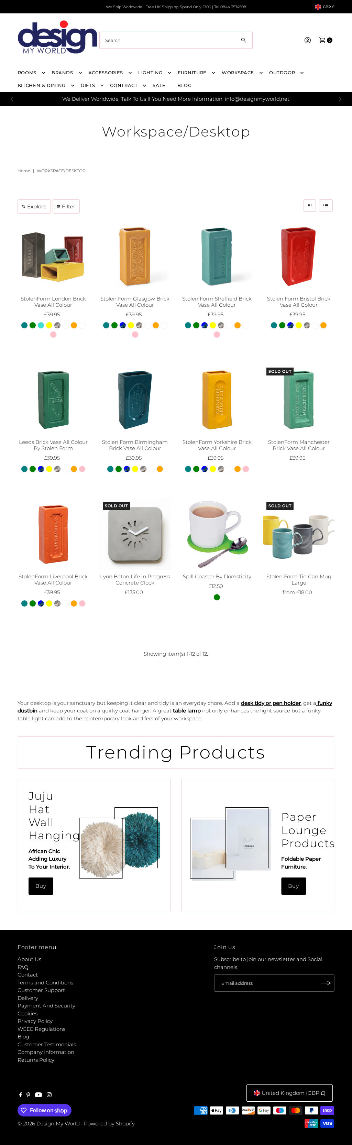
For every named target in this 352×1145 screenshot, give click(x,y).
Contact (28, 974)
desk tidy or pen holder (271, 703)
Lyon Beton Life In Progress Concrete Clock (135, 579)
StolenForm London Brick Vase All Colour (53, 301)
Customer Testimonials (47, 1044)
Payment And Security (46, 1005)
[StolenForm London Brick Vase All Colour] (53, 256)
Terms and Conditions (45, 982)
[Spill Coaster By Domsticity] (217, 534)
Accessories (105, 72)
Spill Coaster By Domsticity (217, 576)
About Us (29, 959)
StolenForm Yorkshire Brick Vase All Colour (217, 445)
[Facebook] (20, 1095)
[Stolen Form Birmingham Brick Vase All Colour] (135, 400)
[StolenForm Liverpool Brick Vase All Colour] (53, 534)
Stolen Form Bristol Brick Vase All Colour (298, 301)
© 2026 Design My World (49, 1123)
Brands (62, 72)
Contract (124, 85)
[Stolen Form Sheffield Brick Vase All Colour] (217, 256)
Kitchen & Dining (42, 85)
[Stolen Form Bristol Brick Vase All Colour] (298, 256)
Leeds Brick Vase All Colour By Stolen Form (53, 445)
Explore (36, 206)
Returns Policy (36, 1060)
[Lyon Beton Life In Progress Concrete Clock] (135, 534)
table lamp (187, 710)
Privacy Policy (35, 1021)
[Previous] (12, 99)
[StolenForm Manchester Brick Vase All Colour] (298, 400)
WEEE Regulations (41, 1029)
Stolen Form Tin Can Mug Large (298, 579)
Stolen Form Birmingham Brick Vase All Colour (135, 445)
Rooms (27, 72)
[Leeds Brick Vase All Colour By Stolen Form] (53, 400)
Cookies (27, 1013)
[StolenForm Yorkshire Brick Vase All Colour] (217, 400)
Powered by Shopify (109, 1123)
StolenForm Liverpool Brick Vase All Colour (53, 579)
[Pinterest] (28, 1095)
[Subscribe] (325, 983)
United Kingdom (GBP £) (294, 1093)
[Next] (340, 99)
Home (24, 170)
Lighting (150, 72)
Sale (159, 85)
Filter (68, 206)
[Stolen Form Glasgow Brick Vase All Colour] (135, 256)
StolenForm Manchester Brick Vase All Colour (299, 445)
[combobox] (175, 40)
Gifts (88, 85)
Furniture (192, 72)
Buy (40, 886)
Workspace (238, 72)
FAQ (23, 967)
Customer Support (41, 990)
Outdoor (282, 72)
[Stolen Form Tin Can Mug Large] (298, 534)
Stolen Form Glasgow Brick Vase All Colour (134, 301)
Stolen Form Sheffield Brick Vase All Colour (217, 301)
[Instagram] (49, 1095)
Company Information (46, 1052)
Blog (23, 1036)
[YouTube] (38, 1095)
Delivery (28, 998)
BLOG (184, 85)
